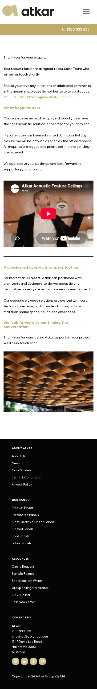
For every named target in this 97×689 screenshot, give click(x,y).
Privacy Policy (22, 484)
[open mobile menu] (86, 11)
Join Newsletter (23, 602)
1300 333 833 (19, 97)
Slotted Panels (22, 529)
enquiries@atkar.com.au (30, 636)
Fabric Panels (21, 543)
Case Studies (21, 470)
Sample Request (24, 573)
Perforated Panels (25, 515)
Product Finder (22, 508)
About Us (18, 456)
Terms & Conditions (26, 477)
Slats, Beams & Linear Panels (33, 522)
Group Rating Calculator (30, 588)
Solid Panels (20, 536)
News (16, 463)
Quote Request (23, 566)
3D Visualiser (21, 595)
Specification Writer (27, 581)
